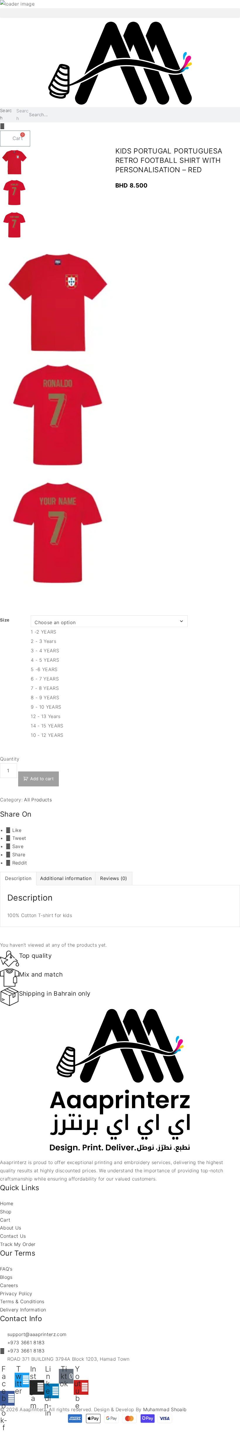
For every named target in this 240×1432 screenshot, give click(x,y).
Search (6, 114)
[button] (120, 13)
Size (4, 620)
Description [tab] (18, 878)
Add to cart (42, 778)
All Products (38, 800)
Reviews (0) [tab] (113, 878)
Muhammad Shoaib (165, 1409)
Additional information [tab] (66, 878)
